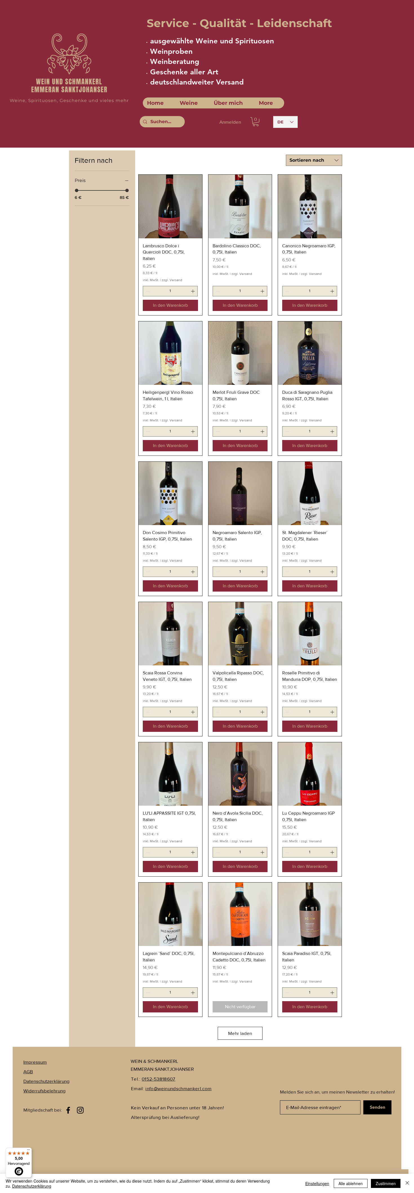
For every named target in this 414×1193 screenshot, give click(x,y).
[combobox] (314, 160)
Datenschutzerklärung (31, 1186)
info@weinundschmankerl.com (178, 1088)
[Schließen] (407, 1183)
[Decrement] (147, 291)
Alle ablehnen (351, 1183)
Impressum (35, 1062)
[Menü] (28, 1151)
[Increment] (193, 291)
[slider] (76, 190)
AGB (28, 1071)
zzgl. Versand (172, 280)
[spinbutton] (170, 291)
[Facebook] (68, 1110)
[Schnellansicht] (170, 206)
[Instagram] (80, 1110)
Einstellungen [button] (317, 1183)
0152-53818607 (158, 1078)
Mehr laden (240, 1033)
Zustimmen (386, 1183)
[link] (255, 121)
